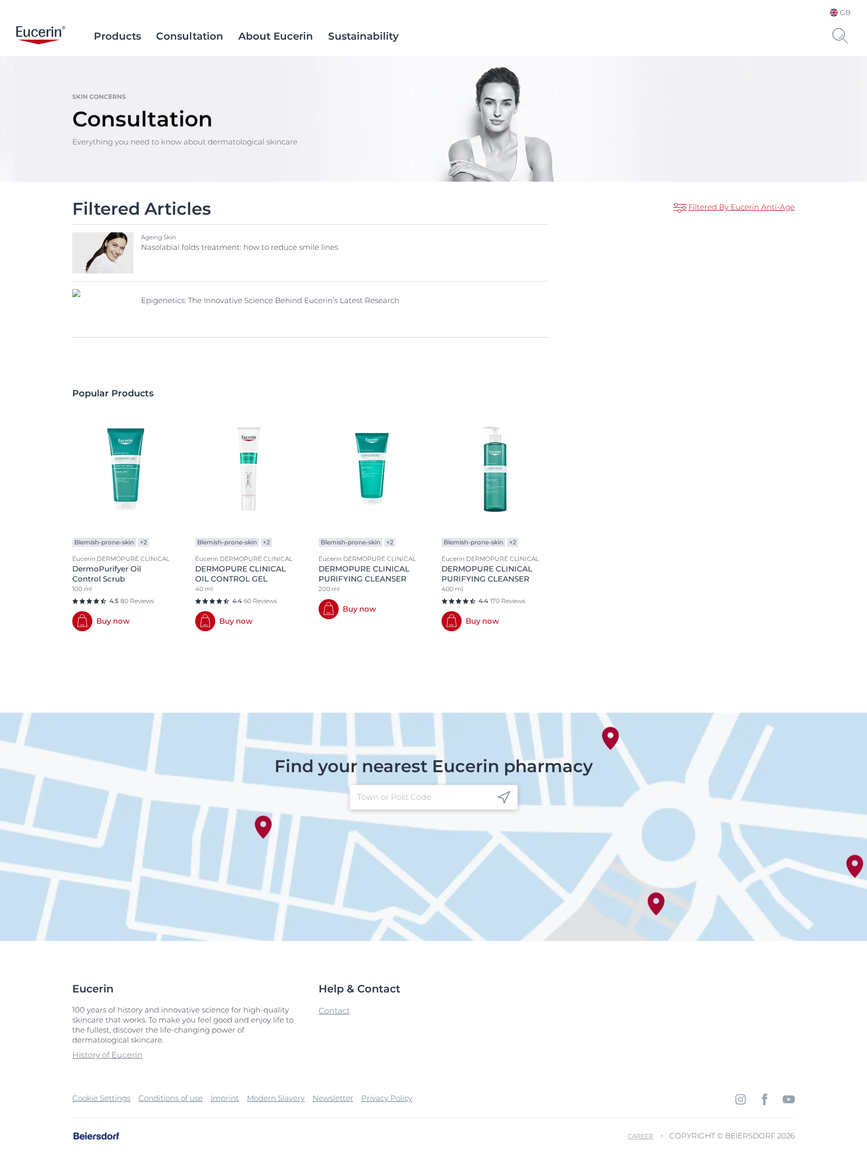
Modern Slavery (276, 1098)
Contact (334, 1011)
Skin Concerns (99, 96)
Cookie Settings (101, 1098)
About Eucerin (275, 36)
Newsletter (333, 1098)
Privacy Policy (386, 1098)
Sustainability (363, 36)
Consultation (189, 36)
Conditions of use (170, 1098)
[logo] (40, 36)
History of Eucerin (107, 1055)
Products (117, 36)
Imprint (225, 1098)
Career (640, 1136)
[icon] (504, 797)
